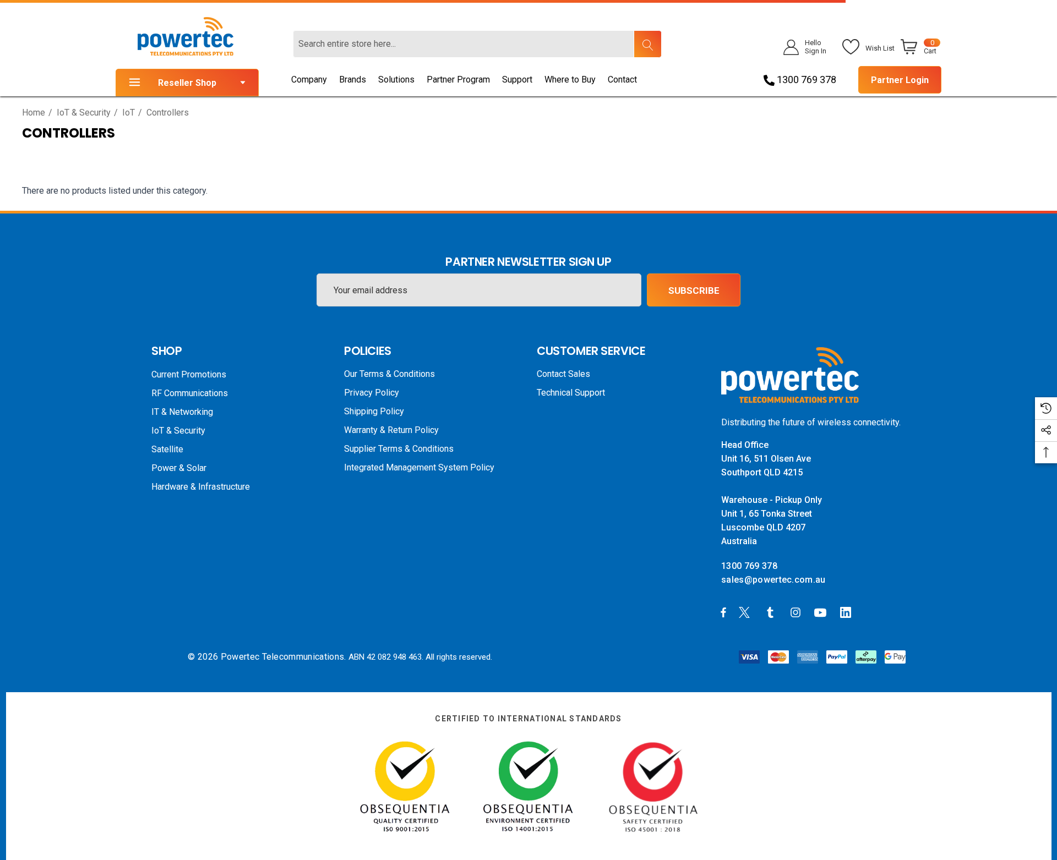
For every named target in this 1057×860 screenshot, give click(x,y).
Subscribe (694, 290)
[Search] (647, 44)
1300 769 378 (805, 79)
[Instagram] (797, 612)
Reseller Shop (187, 83)
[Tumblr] (772, 612)
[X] (746, 612)
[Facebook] (723, 612)
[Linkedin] (848, 612)
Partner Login (900, 80)
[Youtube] (822, 612)
